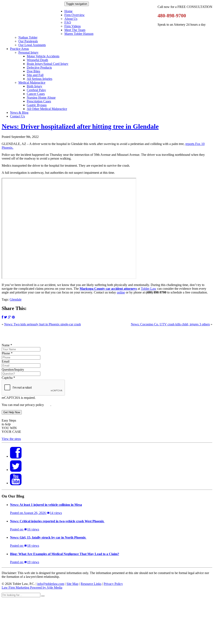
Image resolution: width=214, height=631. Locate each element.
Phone (7, 353)
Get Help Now (11, 412)
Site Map (72, 584)
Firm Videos (72, 26)
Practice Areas (19, 48)
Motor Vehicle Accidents (43, 56)
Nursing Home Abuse (41, 97)
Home (68, 11)
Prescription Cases (39, 101)
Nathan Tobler (27, 37)
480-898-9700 (172, 15)
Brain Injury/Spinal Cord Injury (47, 63)
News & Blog (19, 112)
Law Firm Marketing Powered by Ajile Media (32, 587)
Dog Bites (33, 71)
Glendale (16, 299)
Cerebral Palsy (36, 90)
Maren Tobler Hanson (78, 33)
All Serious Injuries (39, 79)
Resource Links (91, 584)
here (47, 405)
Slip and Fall (35, 75)
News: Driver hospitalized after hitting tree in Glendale (80, 126)
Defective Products (39, 67)
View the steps (11, 439)
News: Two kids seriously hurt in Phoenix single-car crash (42, 324)
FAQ (67, 22)
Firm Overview (74, 15)
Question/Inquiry (13, 369)
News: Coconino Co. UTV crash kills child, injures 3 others (170, 324)
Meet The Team (74, 30)
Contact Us (17, 116)
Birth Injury (34, 86)
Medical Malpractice (31, 82)
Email (5, 361)
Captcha (8, 377)
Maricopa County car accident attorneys (108, 288)
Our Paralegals (28, 41)
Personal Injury (28, 52)
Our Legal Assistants (32, 45)
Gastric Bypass (37, 105)
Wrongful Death (37, 60)
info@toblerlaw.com (50, 584)
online (121, 292)
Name (7, 345)
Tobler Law (148, 288)
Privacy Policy (113, 584)
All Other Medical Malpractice (47, 109)
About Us (70, 18)
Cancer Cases (36, 94)
